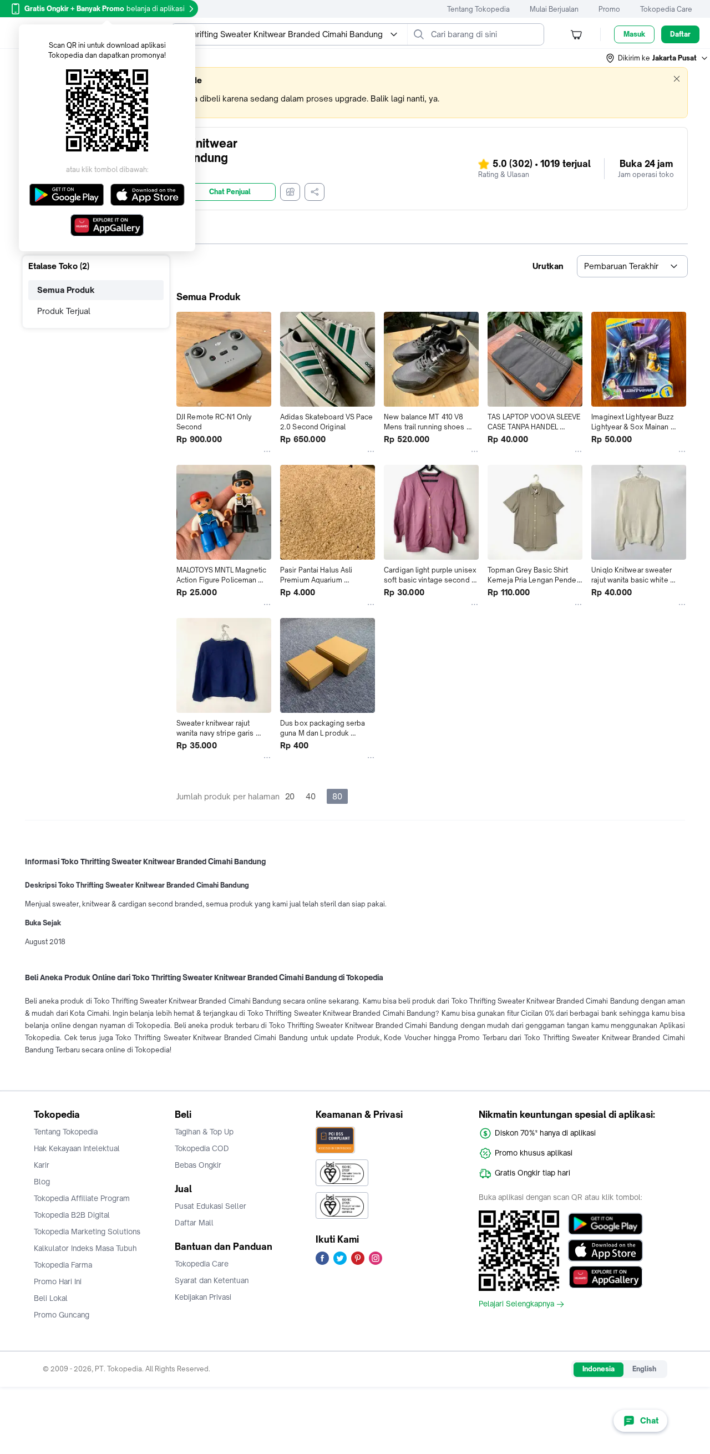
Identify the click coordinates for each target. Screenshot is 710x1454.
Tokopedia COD (202, 1148)
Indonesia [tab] (598, 1369)
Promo (609, 9)
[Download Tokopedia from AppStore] (605, 1250)
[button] (657, 58)
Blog (42, 1181)
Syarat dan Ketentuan (211, 1280)
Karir (41, 1165)
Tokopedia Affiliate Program (82, 1198)
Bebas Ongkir (198, 1165)
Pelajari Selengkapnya (516, 1304)
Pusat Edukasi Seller (210, 1206)
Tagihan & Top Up (204, 1131)
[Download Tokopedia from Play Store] (605, 1224)
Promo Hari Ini (58, 1281)
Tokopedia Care (666, 9)
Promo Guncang (61, 1314)
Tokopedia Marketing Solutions (87, 1231)
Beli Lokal (51, 1298)
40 (311, 796)
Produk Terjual (63, 311)
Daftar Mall (194, 1222)
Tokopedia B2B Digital (72, 1214)
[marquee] (355, 92)
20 (290, 796)
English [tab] (644, 1369)
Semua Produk (66, 290)
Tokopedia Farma (63, 1264)
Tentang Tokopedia (478, 9)
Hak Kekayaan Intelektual (77, 1148)
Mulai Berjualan (554, 9)
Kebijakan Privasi (203, 1297)
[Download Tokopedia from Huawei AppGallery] (605, 1277)
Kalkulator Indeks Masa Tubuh (85, 1248)
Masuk (634, 34)
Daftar (680, 34)
